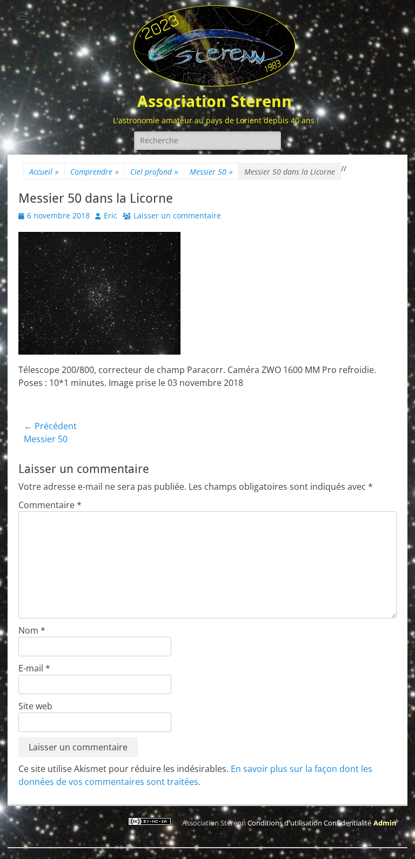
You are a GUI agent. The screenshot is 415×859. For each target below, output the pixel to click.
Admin (385, 823)
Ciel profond (154, 172)
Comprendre (94, 172)
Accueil (44, 172)
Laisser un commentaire (177, 215)
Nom (31, 630)
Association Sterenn (214, 101)
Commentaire (50, 505)
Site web (35, 706)
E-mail (34, 668)
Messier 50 (211, 172)
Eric (110, 215)
